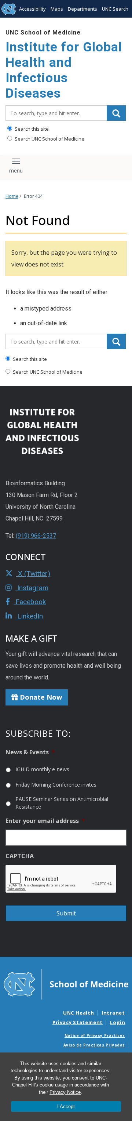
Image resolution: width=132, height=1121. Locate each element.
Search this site (31, 129)
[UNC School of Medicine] (66, 983)
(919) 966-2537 (36, 535)
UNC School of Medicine (43, 32)
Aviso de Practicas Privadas (94, 1045)
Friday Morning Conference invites (55, 784)
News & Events (30, 752)
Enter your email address (45, 821)
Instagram (31, 588)
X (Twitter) (33, 573)
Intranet (113, 1012)
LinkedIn (29, 616)
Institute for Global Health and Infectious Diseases (64, 70)
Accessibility (32, 9)
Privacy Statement (77, 1022)
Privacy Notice (65, 1092)
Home (12, 196)
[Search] (116, 113)
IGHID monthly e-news (42, 769)
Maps (57, 9)
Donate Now (40, 697)
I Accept (66, 1106)
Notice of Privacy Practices (95, 1035)
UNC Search (115, 9)
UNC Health (78, 1012)
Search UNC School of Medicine (49, 138)
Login (117, 1022)
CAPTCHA (20, 856)
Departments (82, 9)
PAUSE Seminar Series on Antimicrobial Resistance (61, 802)
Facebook (30, 602)
